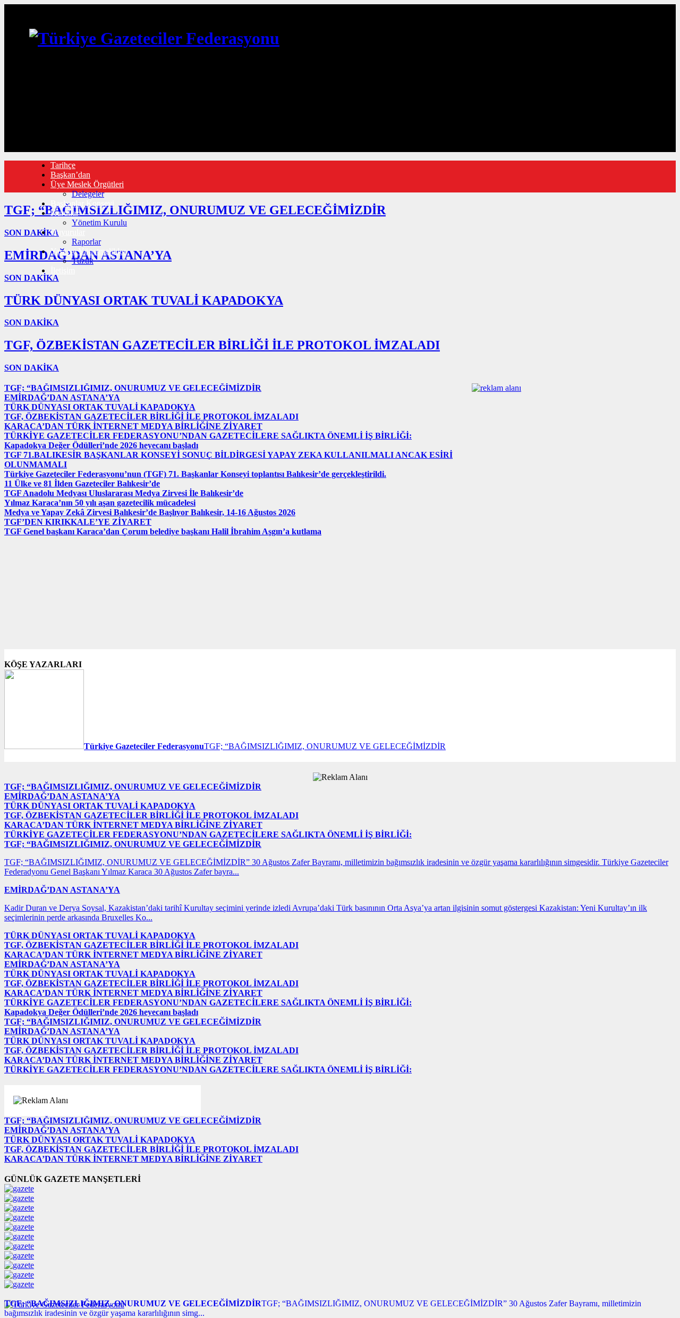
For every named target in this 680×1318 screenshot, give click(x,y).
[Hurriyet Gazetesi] (19, 1217)
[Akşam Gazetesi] (19, 1236)
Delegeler (88, 193)
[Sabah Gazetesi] (19, 1188)
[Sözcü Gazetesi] (19, 1245)
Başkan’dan (70, 174)
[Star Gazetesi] (19, 1198)
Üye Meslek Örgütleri (87, 184)
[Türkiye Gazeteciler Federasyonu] (154, 38)
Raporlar (86, 241)
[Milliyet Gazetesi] (19, 1207)
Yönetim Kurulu (99, 222)
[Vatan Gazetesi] (19, 1255)
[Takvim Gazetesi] (19, 1226)
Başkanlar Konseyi (82, 203)
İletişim (62, 270)
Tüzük (83, 260)
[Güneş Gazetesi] (19, 1284)
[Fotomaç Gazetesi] (19, 1265)
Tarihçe (62, 165)
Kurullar (64, 212)
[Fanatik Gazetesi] (19, 1274)
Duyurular (67, 232)
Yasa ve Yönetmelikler (88, 251)
